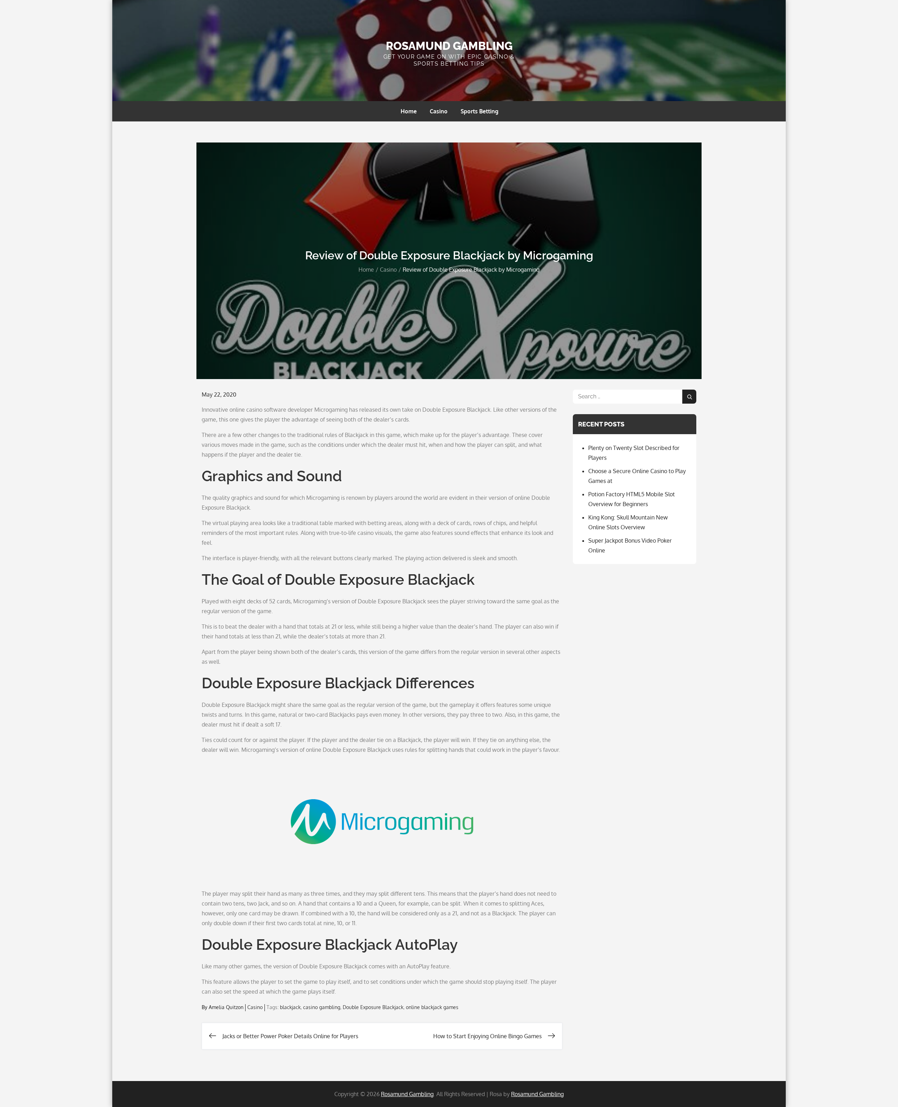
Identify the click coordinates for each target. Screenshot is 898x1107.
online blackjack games (432, 1007)
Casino (439, 111)
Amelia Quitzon (226, 1007)
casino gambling (321, 1007)
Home (409, 111)
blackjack (290, 1007)
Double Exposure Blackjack (373, 1007)
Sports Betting (479, 111)
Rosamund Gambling (449, 45)
